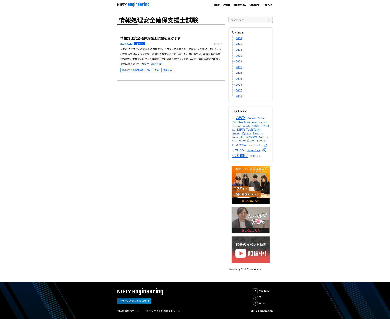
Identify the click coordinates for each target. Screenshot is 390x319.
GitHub (261, 118)
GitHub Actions (241, 122)
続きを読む (157, 63)
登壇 (258, 156)
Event (226, 5)
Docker (252, 118)
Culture (254, 5)
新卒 (252, 156)
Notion (236, 133)
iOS (265, 122)
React (256, 133)
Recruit (267, 5)
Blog (216, 5)
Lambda (246, 126)
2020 (239, 73)
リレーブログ (253, 150)
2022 (239, 61)
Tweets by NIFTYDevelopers (245, 269)
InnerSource (257, 122)
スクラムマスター (255, 145)
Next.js (255, 125)
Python (246, 133)
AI (233, 118)
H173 (219, 43)
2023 (239, 55)
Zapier (261, 137)
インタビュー (246, 140)
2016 (239, 96)
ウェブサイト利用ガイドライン (163, 311)
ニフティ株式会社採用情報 (134, 301)
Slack (235, 136)
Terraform (251, 136)
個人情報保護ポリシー (129, 311)
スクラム (241, 145)
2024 (239, 50)
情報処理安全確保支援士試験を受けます (150, 37)
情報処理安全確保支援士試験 (136, 70)
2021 (239, 67)
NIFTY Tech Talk (248, 129)
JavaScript (236, 126)
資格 (156, 70)
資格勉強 (167, 70)
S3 (262, 133)
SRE (242, 137)
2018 (239, 84)
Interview (239, 5)
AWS (240, 117)
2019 (239, 79)
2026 (239, 38)
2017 (239, 90)
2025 (239, 44)
